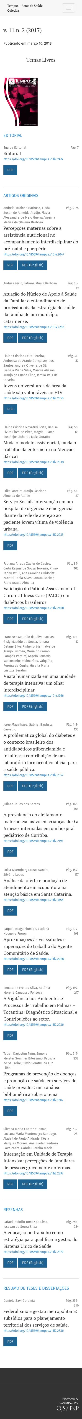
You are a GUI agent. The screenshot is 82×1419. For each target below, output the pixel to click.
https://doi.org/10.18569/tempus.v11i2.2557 (33, 775)
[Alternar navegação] (68, 8)
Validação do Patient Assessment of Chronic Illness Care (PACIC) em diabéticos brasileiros (39, 595)
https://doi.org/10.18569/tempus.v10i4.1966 (33, 696)
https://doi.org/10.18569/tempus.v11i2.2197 (33, 841)
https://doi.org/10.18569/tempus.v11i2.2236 (33, 1025)
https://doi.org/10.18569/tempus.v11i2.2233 (33, 535)
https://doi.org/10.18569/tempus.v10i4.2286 (33, 327)
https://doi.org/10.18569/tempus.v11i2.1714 (33, 1100)
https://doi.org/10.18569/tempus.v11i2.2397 (33, 1173)
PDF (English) (32, 265)
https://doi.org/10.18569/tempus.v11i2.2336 (33, 1331)
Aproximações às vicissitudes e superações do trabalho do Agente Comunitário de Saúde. (37, 946)
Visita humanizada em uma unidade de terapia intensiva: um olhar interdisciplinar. (39, 683)
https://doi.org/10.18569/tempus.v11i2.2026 (33, 959)
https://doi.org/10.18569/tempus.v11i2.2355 (33, 398)
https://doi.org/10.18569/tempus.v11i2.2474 (33, 159)
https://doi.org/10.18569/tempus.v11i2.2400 (33, 608)
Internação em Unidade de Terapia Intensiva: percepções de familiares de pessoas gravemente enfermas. (39, 1161)
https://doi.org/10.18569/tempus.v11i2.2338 (33, 462)
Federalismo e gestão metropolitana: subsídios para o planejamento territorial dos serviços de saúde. (40, 1318)
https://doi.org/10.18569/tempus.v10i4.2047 (33, 254)
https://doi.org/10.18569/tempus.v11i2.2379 (33, 1252)
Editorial (12, 153)
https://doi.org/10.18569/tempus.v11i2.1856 (33, 900)
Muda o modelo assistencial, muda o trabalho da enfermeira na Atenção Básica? (39, 449)
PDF (10, 170)
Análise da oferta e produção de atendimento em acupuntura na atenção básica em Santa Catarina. (37, 887)
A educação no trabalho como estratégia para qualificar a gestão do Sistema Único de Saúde (40, 1239)
